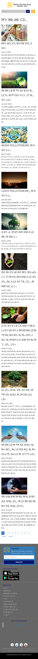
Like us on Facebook (19, 625)
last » (11, 536)
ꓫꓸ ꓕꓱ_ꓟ (5, 615)
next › (4, 536)
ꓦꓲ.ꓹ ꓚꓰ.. (5, 588)
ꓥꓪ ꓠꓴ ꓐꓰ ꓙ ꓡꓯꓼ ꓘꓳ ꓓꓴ (10, 593)
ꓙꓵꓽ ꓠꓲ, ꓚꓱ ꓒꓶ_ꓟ (8, 601)
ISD (19, 657)
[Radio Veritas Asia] (19, 5)
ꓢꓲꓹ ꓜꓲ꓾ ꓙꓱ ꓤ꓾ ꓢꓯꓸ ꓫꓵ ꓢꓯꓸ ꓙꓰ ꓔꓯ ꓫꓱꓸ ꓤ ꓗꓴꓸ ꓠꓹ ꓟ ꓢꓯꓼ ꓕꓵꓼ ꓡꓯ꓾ (17, 394)
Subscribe (19, 562)
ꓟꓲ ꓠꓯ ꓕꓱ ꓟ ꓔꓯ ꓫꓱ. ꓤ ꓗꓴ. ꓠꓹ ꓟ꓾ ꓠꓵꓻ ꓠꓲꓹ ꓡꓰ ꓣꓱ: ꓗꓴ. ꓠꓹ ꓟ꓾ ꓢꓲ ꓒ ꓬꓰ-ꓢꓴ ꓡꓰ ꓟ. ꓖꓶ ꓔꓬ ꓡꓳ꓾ (18, 449)
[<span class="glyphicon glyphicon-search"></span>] (28, 11)
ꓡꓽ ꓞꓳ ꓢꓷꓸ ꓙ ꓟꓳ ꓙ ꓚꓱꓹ (9, 607)
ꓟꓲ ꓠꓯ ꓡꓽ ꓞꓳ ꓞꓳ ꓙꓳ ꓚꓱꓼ (10, 604)
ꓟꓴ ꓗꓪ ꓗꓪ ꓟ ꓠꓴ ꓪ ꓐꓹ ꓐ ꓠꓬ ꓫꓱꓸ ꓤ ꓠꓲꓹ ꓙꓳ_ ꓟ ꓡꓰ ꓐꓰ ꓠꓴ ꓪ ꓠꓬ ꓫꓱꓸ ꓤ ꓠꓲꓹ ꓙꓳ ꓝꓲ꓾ (18, 501)
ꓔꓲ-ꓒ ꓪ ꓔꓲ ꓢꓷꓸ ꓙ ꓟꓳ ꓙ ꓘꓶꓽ (10, 609)
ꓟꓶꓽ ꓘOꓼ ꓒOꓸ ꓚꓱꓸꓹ (8, 612)
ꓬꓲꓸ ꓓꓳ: (5, 599)
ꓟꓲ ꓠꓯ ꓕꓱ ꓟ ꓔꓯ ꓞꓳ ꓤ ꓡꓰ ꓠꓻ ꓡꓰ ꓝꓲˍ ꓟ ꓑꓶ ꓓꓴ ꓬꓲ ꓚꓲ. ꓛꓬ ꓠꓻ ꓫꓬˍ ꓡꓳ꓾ (17, 95)
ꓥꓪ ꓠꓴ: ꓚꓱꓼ (6, 591)
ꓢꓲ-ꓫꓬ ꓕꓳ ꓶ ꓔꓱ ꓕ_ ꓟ (9, 596)
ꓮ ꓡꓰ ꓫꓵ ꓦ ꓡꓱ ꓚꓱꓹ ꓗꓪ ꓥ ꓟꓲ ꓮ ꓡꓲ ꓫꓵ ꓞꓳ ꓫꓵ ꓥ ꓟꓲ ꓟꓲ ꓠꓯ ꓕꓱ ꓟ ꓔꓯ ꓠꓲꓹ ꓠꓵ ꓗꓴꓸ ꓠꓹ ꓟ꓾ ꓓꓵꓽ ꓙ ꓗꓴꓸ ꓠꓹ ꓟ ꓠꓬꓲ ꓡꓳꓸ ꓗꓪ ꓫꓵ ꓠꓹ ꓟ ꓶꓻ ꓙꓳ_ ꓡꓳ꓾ (18, 335)
